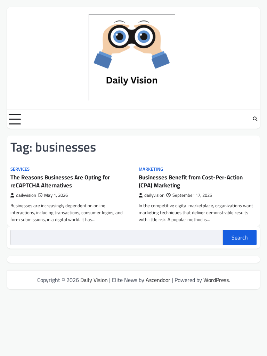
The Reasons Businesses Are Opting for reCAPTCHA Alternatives (60, 181)
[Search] (255, 119)
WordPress (216, 280)
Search (240, 237)
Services (20, 169)
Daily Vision (94, 280)
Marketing (151, 169)
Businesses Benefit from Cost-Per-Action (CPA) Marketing (191, 181)
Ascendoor (158, 280)
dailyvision (26, 195)
